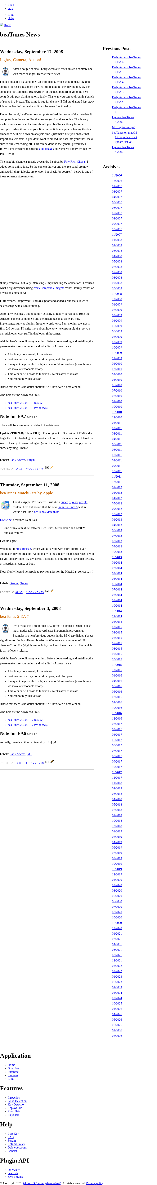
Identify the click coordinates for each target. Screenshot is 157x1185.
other (75, 502)
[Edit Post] (52, 468)
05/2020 (117, 896)
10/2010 (117, 406)
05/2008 (117, 261)
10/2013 (117, 551)
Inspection (14, 1097)
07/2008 (117, 272)
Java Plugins (15, 1176)
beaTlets (13, 1173)
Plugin (31, 459)
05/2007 (117, 202)
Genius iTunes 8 (68, 507)
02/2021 (117, 939)
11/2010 (117, 412)
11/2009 (117, 352)
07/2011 (117, 455)
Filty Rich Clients (74, 161)
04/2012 (117, 498)
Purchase (13, 1071)
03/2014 (117, 573)
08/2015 (117, 648)
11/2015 (117, 664)
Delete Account (17, 1147)
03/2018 (117, 793)
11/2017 (117, 772)
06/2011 (117, 449)
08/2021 (117, 955)
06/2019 (117, 847)
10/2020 (117, 917)
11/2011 (117, 476)
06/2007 (117, 207)
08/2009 (117, 336)
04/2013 (117, 525)
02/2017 (117, 723)
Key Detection (16, 1104)
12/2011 (117, 482)
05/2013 (117, 530)
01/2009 (117, 304)
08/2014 (117, 594)
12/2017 (117, 777)
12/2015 (117, 670)
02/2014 (117, 568)
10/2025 (117, 1003)
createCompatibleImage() (49, 288)
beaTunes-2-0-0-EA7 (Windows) (27, 724)
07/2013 (117, 535)
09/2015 (117, 654)
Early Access (17, 459)
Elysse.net (6, 520)
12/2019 (117, 874)
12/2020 (117, 928)
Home (11, 1065)
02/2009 (117, 309)
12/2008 (117, 299)
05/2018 (117, 804)
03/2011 (117, 433)
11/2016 (117, 713)
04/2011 (117, 439)
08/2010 (117, 395)
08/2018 (117, 810)
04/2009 (117, 320)
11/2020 (117, 922)
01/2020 (117, 879)
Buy (10, 8)
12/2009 (117, 358)
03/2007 (117, 191)
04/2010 (117, 379)
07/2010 (117, 390)
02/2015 (117, 627)
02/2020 (117, 885)
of (70, 502)
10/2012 (117, 514)
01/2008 (117, 240)
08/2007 (117, 218)
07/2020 (117, 906)
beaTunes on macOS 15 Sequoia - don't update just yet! (124, 137)
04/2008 (117, 256)
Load (11, 4)
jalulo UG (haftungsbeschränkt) (42, 1183)
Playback (13, 1114)
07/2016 (117, 697)
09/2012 (117, 508)
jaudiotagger (45, 148)
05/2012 (117, 503)
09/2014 (117, 600)
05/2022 (117, 965)
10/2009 (117, 347)
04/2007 (117, 197)
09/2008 (117, 283)
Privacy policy (94, 1183)
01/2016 (117, 675)
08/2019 (117, 858)
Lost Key (13, 1133)
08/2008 (117, 277)
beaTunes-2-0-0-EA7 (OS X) (25, 719)
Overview (14, 1169)
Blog (11, 14)
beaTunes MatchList (46, 511)
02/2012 (117, 492)
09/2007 (117, 223)
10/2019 (117, 863)
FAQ (11, 1137)
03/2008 (117, 250)
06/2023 (117, 982)
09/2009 (117, 342)
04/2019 (117, 842)
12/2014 (117, 616)
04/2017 (117, 734)
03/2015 (117, 632)
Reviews (13, 1075)
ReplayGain (15, 1108)
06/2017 (117, 745)
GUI (29, 754)
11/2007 (117, 234)
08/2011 (117, 460)
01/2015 (117, 621)
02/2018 (117, 788)
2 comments (35, 592)
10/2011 (117, 471)
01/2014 (117, 562)
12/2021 (117, 960)
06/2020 (117, 901)
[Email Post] (47, 468)
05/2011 (117, 444)
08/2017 (117, 756)
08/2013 (117, 541)
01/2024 (117, 992)
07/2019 (117, 853)
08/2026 (117, 1035)
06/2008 (117, 266)
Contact (12, 1151)
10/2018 (117, 820)
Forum (12, 1140)
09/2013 (117, 546)
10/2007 (117, 229)
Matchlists (14, 1111)
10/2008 (117, 288)
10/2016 (117, 707)
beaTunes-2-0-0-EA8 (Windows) (27, 407)
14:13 (19, 468)
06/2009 (117, 331)
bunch (64, 502)
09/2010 (117, 401)
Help (11, 18)
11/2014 (117, 611)
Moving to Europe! (123, 127)
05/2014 (117, 584)
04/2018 (117, 799)
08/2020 (117, 912)
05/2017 (117, 740)
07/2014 (117, 589)
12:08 (19, 763)
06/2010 (117, 385)
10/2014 (117, 605)
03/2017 (117, 729)
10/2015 (117, 659)
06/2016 (117, 691)
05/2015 (117, 637)
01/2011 (117, 422)
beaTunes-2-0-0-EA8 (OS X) (25, 402)
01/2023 (117, 976)
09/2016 (117, 702)
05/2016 (117, 686)
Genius (14, 583)
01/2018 (117, 783)
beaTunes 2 (24, 548)
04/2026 (117, 1014)
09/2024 (117, 998)
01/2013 (117, 519)
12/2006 (117, 180)
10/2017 (117, 766)
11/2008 (117, 293)
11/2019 (117, 869)
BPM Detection (17, 1101)
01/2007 (117, 186)
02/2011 (117, 428)
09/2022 (117, 971)
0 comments (35, 468)
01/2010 (117, 363)
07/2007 (117, 213)
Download (14, 1068)
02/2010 (117, 369)
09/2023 (117, 987)
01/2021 (117, 933)
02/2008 (117, 245)
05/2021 (117, 949)
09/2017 (117, 761)
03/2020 (117, 890)
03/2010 (117, 374)
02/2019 (117, 836)
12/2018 (117, 826)
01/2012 (117, 487)
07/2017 (117, 750)
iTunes (24, 583)
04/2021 (117, 944)
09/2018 (117, 815)
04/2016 (117, 680)
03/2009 (117, 315)
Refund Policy (16, 1144)
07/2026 (117, 1030)
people (83, 502)
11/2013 (117, 557)
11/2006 (117, 175)
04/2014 (117, 578)
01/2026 (117, 1008)
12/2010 (117, 417)
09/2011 (117, 465)
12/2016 (117, 718)
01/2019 (117, 831)
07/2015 (117, 643)
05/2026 (117, 1019)
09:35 (19, 592)
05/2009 (117, 326)
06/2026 (117, 1025)
